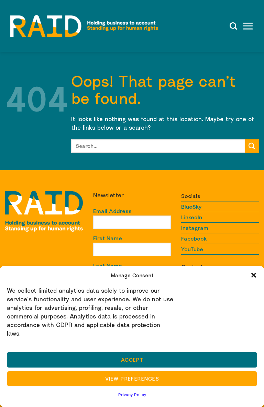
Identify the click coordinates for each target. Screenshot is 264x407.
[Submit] (252, 146)
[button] (253, 275)
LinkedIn (191, 217)
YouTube (192, 249)
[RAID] (84, 26)
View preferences (132, 378)
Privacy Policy (132, 394)
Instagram (194, 227)
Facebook (194, 238)
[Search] (233, 26)
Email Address (112, 211)
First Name (107, 238)
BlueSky (191, 206)
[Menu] (248, 25)
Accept (132, 360)
